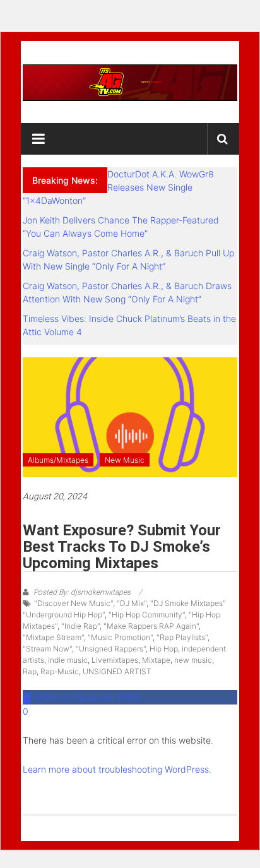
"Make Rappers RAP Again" (151, 626)
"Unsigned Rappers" (111, 648)
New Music (125, 460)
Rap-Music (59, 671)
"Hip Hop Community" (147, 614)
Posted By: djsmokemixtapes (82, 592)
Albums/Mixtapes (58, 460)
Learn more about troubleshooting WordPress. (117, 769)
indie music (68, 660)
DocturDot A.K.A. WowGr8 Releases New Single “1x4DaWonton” (118, 187)
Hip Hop (164, 648)
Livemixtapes (115, 660)
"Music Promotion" (120, 637)
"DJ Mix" (131, 603)
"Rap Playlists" (182, 637)
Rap (30, 671)
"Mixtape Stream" (53, 637)
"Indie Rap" (80, 626)
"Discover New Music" (73, 603)
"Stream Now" (47, 648)
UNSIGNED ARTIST (117, 671)
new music (193, 660)
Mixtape (156, 660)
